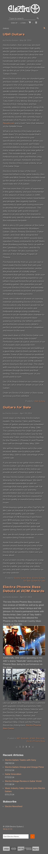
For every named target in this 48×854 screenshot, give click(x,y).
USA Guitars (14, 34)
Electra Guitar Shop (22, 578)
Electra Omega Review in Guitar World (23, 781)
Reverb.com (8, 123)
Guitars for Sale (17, 407)
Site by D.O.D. (8, 829)
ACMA (32, 738)
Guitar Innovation (13, 774)
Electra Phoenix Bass (36, 741)
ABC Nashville (23, 738)
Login (23, 23)
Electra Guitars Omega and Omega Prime (24, 767)
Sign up (14, 23)
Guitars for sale (38, 581)
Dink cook (40, 738)
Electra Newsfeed (13, 806)
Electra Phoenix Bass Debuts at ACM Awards (23, 589)
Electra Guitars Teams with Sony (20, 760)
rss (44, 28)
